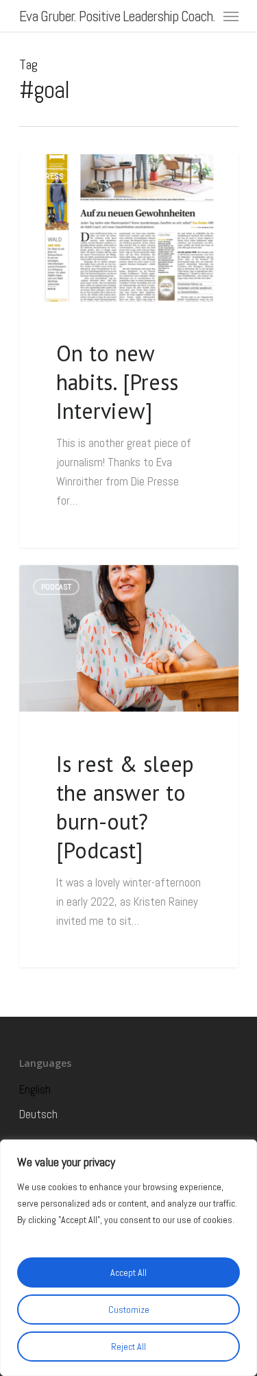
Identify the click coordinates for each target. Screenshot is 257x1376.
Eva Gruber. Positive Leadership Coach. (117, 15)
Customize (128, 1309)
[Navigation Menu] (230, 16)
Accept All (128, 1272)
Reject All (128, 1346)
